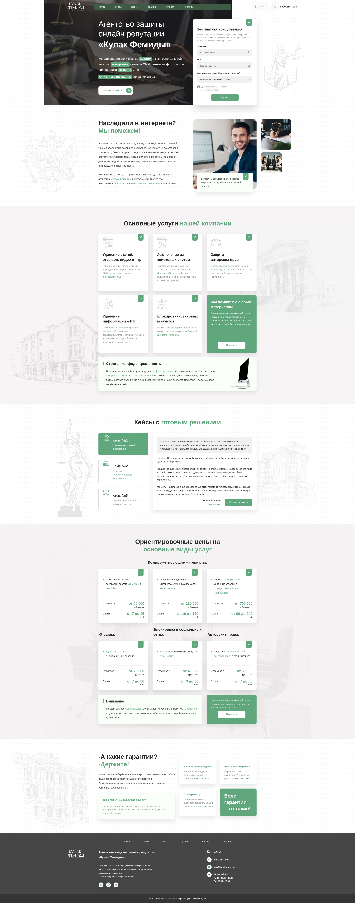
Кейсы (118, 7)
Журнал (170, 7)
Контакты (189, 7)
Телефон (201, 46)
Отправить (225, 97)
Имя (199, 60)
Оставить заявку (112, 90)
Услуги (102, 7)
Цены (134, 7)
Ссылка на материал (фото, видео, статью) (218, 73)
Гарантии (151, 7)
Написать (231, 345)
